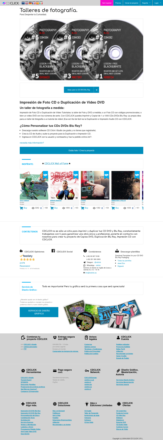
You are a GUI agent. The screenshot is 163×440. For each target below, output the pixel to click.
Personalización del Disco (30, 415)
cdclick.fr (87, 382)
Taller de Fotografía (91, 413)
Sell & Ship (56, 415)
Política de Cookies (91, 353)
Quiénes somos (90, 347)
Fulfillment (56, 413)
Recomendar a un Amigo (62, 424)
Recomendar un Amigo (124, 353)
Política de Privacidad (92, 351)
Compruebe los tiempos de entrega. (65, 351)
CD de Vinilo (88, 422)
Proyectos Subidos (123, 347)
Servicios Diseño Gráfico (125, 380)
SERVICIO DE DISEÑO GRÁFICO (39, 312)
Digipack (121, 266)
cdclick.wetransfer (30, 347)
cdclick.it (87, 389)
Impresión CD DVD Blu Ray (30, 411)
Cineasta (87, 418)
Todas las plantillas (124, 260)
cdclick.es (88, 387)
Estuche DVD (121, 422)
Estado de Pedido (122, 358)
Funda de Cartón (122, 413)
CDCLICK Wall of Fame (56, 163)
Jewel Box (121, 263)
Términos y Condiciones (93, 349)
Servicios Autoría (122, 384)
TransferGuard (26, 380)
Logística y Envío (27, 427)
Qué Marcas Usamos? (29, 389)
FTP (25, 349)
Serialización (25, 420)
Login (157, 3)
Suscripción (25, 434)
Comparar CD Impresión (29, 391)
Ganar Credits (121, 356)
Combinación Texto (28, 418)
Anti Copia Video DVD (28, 431)
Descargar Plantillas (28, 384)
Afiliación (119, 351)
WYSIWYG (24, 382)
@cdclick (97, 262)
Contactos (88, 344)
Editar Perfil (120, 349)
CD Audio (87, 411)
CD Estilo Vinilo (121, 424)
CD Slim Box (120, 415)
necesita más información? (32, 142)
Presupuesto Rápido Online (30, 429)
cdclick (98, 265)
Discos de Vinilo (122, 429)
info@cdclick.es (91, 273)
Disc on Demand (59, 411)
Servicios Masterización (125, 382)
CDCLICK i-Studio (30, 344)
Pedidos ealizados (122, 344)
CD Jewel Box (121, 411)
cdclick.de (88, 384)
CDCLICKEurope (90, 377)
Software (87, 420)
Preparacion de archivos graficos (33, 387)
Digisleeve (120, 420)
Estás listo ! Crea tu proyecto (81, 150)
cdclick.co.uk (89, 380)
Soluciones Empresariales (62, 420)
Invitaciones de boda (91, 415)
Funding (55, 418)
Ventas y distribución (28, 424)
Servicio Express (27, 422)
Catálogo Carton (122, 427)
